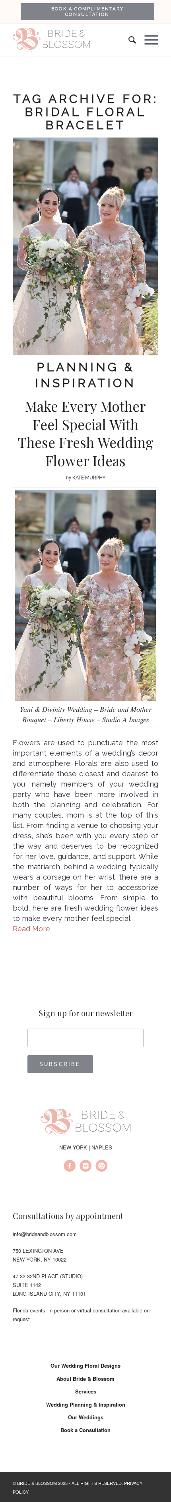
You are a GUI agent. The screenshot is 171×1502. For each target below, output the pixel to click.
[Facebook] (70, 1167)
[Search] (128, 40)
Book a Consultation (85, 1430)
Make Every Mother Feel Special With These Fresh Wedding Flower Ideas (86, 433)
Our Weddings (85, 1417)
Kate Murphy (88, 478)
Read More (31, 928)
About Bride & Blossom (85, 1378)
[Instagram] (85, 1167)
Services (85, 1391)
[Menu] (147, 40)
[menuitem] (87, 11)
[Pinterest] (101, 1167)
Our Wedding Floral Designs (85, 1365)
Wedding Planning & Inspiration (85, 1404)
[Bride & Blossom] (85, 1124)
